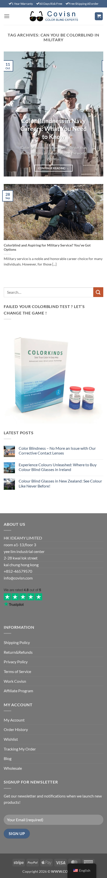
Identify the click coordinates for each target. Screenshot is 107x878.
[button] (7, 16)
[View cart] (99, 16)
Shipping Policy (17, 642)
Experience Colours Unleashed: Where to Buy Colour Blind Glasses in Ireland (58, 467)
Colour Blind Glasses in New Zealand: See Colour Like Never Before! (60, 483)
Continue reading (53, 168)
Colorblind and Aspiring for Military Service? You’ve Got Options (47, 247)
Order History (16, 729)
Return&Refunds (18, 652)
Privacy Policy (16, 661)
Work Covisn (15, 681)
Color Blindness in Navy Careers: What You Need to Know (53, 128)
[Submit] (98, 292)
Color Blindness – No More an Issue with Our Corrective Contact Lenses (57, 450)
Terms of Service (17, 671)
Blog (7, 758)
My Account (14, 720)
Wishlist (11, 739)
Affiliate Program (18, 690)
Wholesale (13, 768)
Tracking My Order (20, 748)
